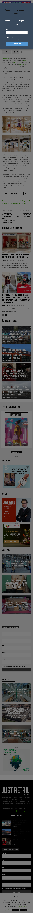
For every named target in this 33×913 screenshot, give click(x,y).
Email (7, 30)
